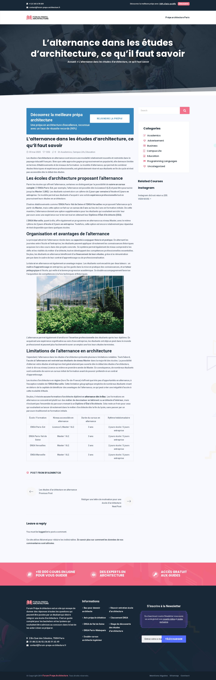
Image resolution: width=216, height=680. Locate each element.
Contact (185, 675)
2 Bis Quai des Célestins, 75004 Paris (46, 638)
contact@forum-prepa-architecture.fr (44, 7)
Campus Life (79, 152)
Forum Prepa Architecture (55, 675)
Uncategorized (156, 166)
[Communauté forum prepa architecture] (38, 17)
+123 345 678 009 (36, 4)
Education (90, 152)
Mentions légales (159, 675)
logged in (43, 532)
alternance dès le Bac (95, 396)
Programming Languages (162, 161)
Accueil (72, 61)
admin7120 (54, 472)
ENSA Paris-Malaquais (95, 630)
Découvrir (184, 3)
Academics (66, 152)
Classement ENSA (119, 618)
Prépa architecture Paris (177, 17)
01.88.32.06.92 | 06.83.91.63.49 (44, 642)
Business (152, 145)
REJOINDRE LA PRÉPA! (110, 118)
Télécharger (173, 639)
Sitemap (174, 675)
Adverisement (156, 140)
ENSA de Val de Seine (94, 624)
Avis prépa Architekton (95, 618)
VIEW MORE (143, 199)
